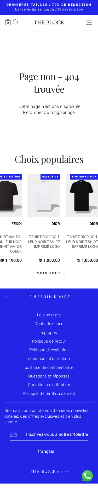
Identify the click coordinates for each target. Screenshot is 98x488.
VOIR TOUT (49, 273)
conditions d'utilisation (49, 358)
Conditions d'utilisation (49, 385)
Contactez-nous (49, 324)
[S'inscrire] (13, 435)
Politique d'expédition (48, 350)
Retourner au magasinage (49, 113)
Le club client (49, 315)
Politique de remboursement (49, 393)
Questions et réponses (49, 376)
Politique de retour (49, 341)
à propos (49, 332)
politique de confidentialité (49, 367)
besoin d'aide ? (50, 297)
